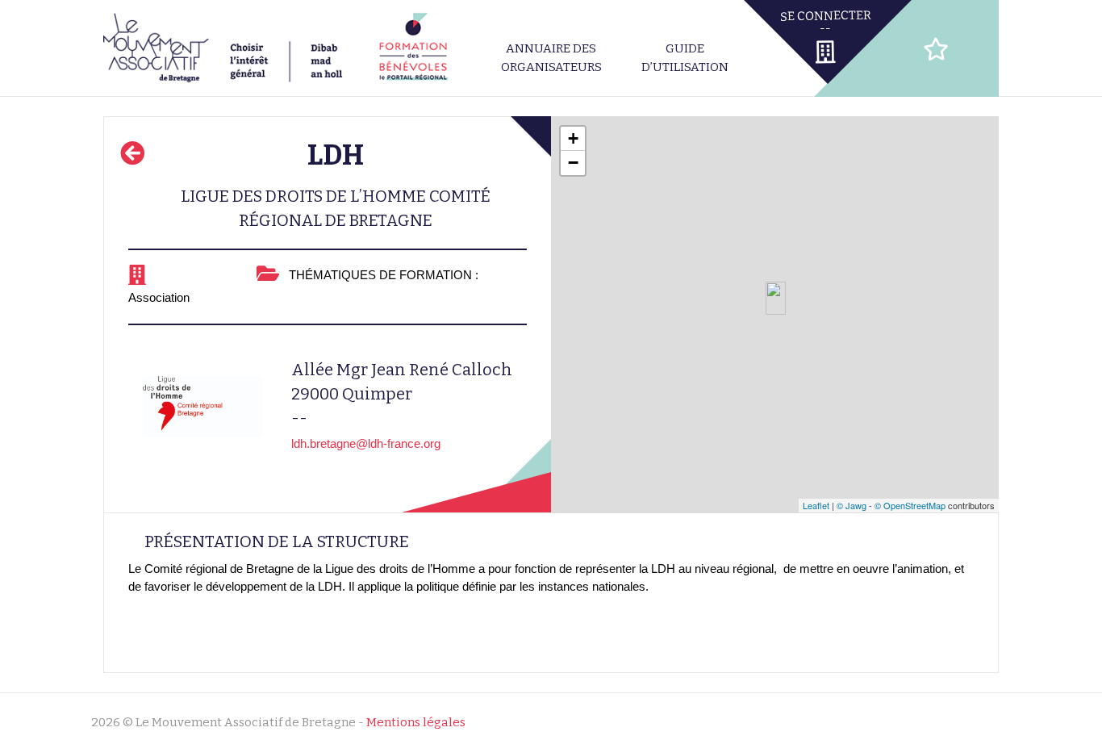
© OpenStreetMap (910, 505)
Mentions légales (415, 722)
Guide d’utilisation (684, 57)
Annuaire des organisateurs (551, 57)
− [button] (573, 163)
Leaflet (816, 505)
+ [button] (573, 138)
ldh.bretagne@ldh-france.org (365, 443)
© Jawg (851, 505)
